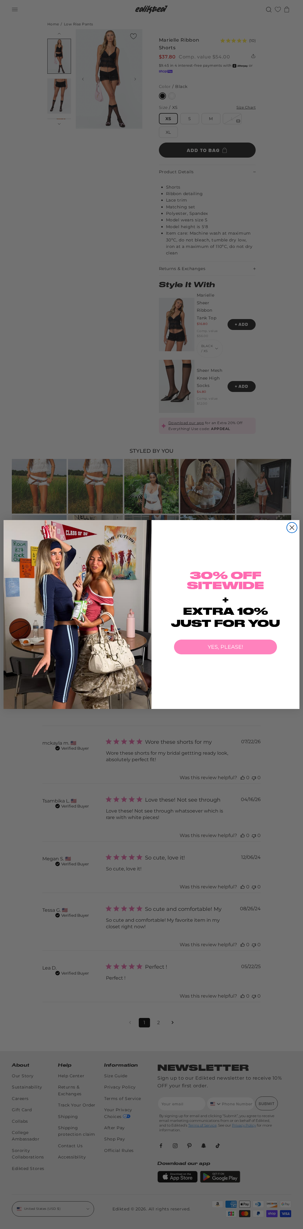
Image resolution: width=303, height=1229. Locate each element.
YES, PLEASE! (225, 647)
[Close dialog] (292, 527)
